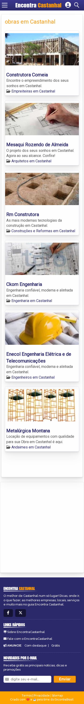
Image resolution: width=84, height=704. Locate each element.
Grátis (55, 645)
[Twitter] (20, 613)
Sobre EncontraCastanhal (26, 632)
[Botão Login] (68, 5)
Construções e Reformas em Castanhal (43, 231)
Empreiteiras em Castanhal (33, 91)
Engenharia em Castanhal (31, 301)
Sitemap (57, 695)
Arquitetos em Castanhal (31, 161)
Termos (26, 695)
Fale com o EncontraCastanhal (29, 638)
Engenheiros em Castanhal (33, 377)
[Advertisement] (42, 526)
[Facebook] (8, 613)
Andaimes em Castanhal (31, 447)
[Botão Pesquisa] (77, 5)
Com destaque (35, 645)
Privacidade (42, 695)
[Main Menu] (4, 5)
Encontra (38, 5)
